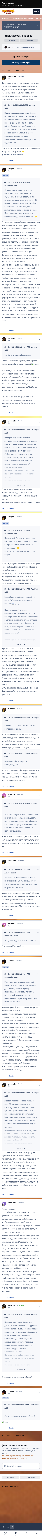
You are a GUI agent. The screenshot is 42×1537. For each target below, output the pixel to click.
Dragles (11, 47)
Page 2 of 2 (20, 70)
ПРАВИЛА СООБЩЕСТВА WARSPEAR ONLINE (15, 25)
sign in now (16, 1451)
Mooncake (12, 76)
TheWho (34, 589)
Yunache (11, 338)
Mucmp (32, 105)
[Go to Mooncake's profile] (4, 77)
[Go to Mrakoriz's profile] (4, 1306)
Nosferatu (12, 1203)
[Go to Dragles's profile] (5, 47)
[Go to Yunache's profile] (4, 339)
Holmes (34, 803)
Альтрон (11, 794)
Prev (8, 70)
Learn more (4, 4)
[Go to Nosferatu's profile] (4, 1204)
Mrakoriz (11, 1305)
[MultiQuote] (3, 161)
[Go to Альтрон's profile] (4, 795)
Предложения (28, 47)
